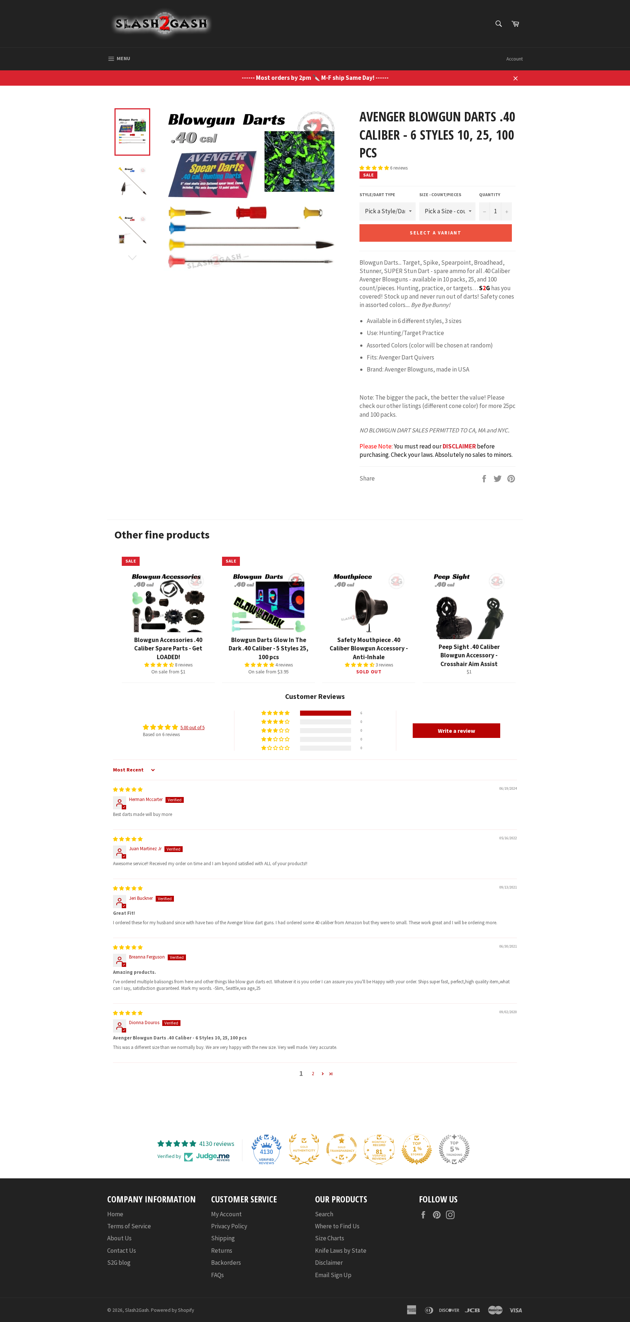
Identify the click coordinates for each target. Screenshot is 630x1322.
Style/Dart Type (377, 194)
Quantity (489, 194)
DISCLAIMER (459, 446)
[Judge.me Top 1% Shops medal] (416, 1149)
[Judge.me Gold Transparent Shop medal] (341, 1149)
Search (324, 1214)
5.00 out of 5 (192, 727)
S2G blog (119, 1263)
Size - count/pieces (440, 194)
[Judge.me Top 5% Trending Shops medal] (454, 1149)
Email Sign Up (333, 1275)
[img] (128, 789)
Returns (221, 1251)
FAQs (217, 1275)
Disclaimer (329, 1263)
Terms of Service (129, 1226)
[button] (374, 168)
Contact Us (121, 1251)
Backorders (226, 1263)
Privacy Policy (229, 1226)
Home (115, 1214)
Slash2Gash (137, 1310)
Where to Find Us (337, 1226)
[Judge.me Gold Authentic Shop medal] (304, 1149)
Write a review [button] (456, 730)
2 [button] (313, 1073)
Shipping (223, 1238)
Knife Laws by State (340, 1251)
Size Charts (329, 1238)
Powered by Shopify (172, 1310)
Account (514, 59)
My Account (226, 1214)
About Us (119, 1238)
